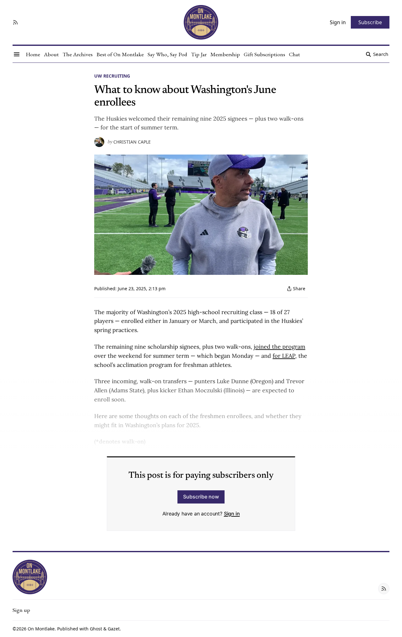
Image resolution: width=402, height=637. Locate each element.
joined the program (279, 346)
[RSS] (15, 22)
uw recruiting (112, 76)
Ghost (96, 629)
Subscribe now (201, 496)
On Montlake (41, 629)
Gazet (114, 629)
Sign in (232, 513)
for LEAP (284, 355)
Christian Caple (132, 142)
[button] (21, 610)
